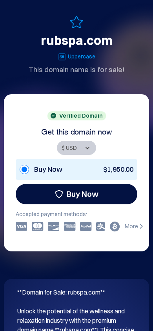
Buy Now (82, 194)
